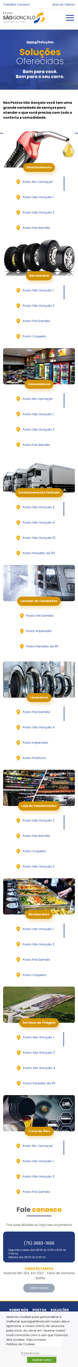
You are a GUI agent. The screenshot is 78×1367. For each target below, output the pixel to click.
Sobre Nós (18, 1310)
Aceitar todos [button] (41, 1360)
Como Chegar (39, 1288)
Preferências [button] (30, 1353)
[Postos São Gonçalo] (24, 17)
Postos (39, 1310)
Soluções (60, 1310)
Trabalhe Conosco (16, 4)
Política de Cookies (20, 1344)
